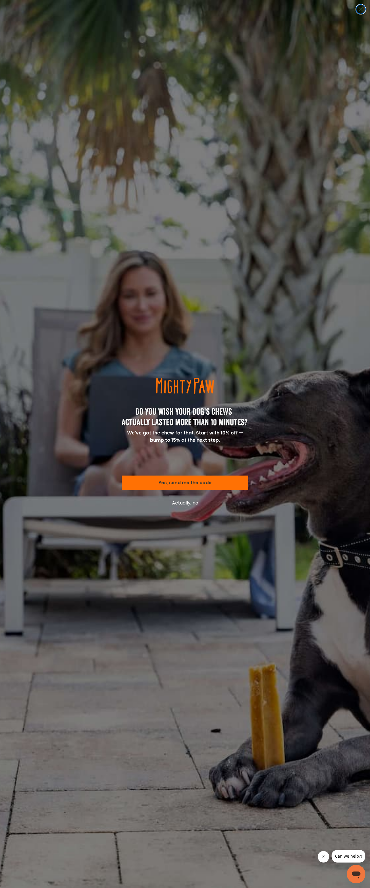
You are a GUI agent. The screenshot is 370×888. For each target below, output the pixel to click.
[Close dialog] (360, 9)
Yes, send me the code (185, 482)
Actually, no (185, 503)
